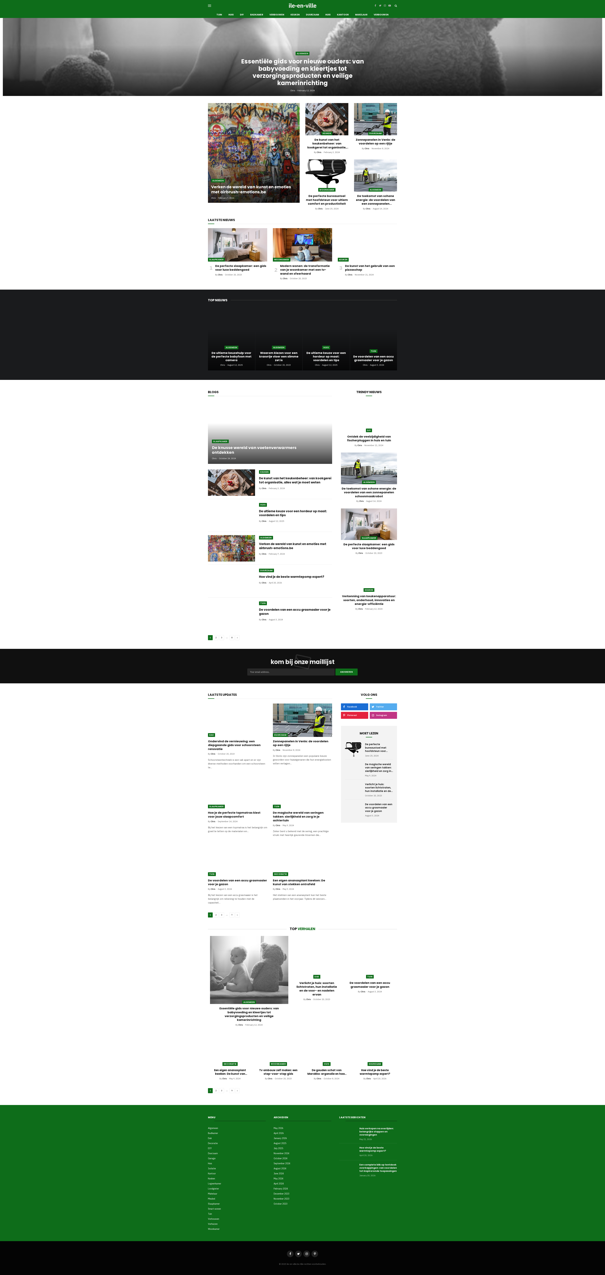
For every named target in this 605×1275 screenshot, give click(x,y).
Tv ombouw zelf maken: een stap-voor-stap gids (278, 1072)
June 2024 (279, 1173)
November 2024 (281, 1153)
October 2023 (280, 1203)
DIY (242, 14)
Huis (231, 14)
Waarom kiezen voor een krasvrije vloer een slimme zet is (278, 356)
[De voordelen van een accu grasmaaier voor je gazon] (373, 339)
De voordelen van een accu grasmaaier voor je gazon (373, 358)
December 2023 (281, 1193)
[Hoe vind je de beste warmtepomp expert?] (231, 581)
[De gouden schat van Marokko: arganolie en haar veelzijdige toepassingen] (327, 1049)
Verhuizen (213, 1224)
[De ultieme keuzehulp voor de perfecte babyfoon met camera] (231, 339)
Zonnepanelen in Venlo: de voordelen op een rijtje (375, 141)
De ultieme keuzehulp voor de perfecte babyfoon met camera (231, 356)
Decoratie (280, 874)
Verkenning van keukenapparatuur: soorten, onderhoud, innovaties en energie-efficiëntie (369, 600)
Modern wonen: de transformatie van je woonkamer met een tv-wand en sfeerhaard (305, 270)
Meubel (211, 1198)
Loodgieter (213, 1188)
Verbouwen (276, 14)
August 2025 (280, 1143)
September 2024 (282, 1163)
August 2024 (280, 1168)
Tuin (219, 14)
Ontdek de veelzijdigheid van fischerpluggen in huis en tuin (369, 438)
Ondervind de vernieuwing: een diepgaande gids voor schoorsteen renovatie (234, 745)
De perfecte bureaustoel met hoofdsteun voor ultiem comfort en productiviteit (327, 200)
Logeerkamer (214, 1183)
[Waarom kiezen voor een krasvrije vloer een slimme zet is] (278, 339)
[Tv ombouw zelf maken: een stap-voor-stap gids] (278, 1049)
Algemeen (302, 53)
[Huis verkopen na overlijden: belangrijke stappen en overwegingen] (348, 1133)
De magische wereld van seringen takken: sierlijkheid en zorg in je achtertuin (298, 816)
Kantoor (343, 14)
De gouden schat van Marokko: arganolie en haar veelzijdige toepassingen (326, 1072)
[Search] (395, 5)
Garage (212, 1158)
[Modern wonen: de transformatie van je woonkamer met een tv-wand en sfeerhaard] (302, 245)
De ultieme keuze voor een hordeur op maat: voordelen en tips (326, 356)
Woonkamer (326, 189)
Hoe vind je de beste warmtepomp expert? (291, 577)
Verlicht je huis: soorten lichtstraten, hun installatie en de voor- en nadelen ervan (378, 788)
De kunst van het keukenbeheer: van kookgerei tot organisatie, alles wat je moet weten (326, 143)
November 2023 (281, 1198)
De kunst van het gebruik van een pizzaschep (370, 268)
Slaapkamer (216, 259)
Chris (292, 90)
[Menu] (209, 5)
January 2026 (280, 1138)
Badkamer (256, 14)
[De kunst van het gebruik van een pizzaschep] (367, 245)
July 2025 (278, 1148)
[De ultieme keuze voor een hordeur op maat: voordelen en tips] (326, 339)
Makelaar (361, 14)
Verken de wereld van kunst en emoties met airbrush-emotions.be (251, 190)
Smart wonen (214, 1208)
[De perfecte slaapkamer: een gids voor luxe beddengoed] (237, 245)
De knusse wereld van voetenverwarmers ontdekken (254, 450)
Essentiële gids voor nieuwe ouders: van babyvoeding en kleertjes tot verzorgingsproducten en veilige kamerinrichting (302, 72)
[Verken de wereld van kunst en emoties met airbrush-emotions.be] (254, 153)
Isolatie (212, 1168)
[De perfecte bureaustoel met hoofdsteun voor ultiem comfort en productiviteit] (326, 175)
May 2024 (278, 1178)
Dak (211, 734)
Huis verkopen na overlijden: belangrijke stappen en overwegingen (376, 1131)
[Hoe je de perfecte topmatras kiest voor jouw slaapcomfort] (237, 791)
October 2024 (280, 1158)
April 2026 (279, 1133)
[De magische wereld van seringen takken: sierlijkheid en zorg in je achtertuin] (302, 791)
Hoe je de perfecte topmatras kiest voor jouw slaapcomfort (234, 814)
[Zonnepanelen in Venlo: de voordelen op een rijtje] (375, 119)
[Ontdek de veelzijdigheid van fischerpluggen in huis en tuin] (369, 416)
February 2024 (281, 1188)
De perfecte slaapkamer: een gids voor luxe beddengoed (240, 268)
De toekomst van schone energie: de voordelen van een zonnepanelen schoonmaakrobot (375, 200)
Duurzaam (312, 14)
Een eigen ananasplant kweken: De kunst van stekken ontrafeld (299, 882)
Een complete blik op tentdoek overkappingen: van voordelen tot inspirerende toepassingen (378, 1168)
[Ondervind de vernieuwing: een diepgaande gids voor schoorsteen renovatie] (237, 720)
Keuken (295, 14)
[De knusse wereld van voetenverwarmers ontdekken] (270, 432)
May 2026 (278, 1128)
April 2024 (279, 1183)
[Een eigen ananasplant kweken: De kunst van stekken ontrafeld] (302, 859)
